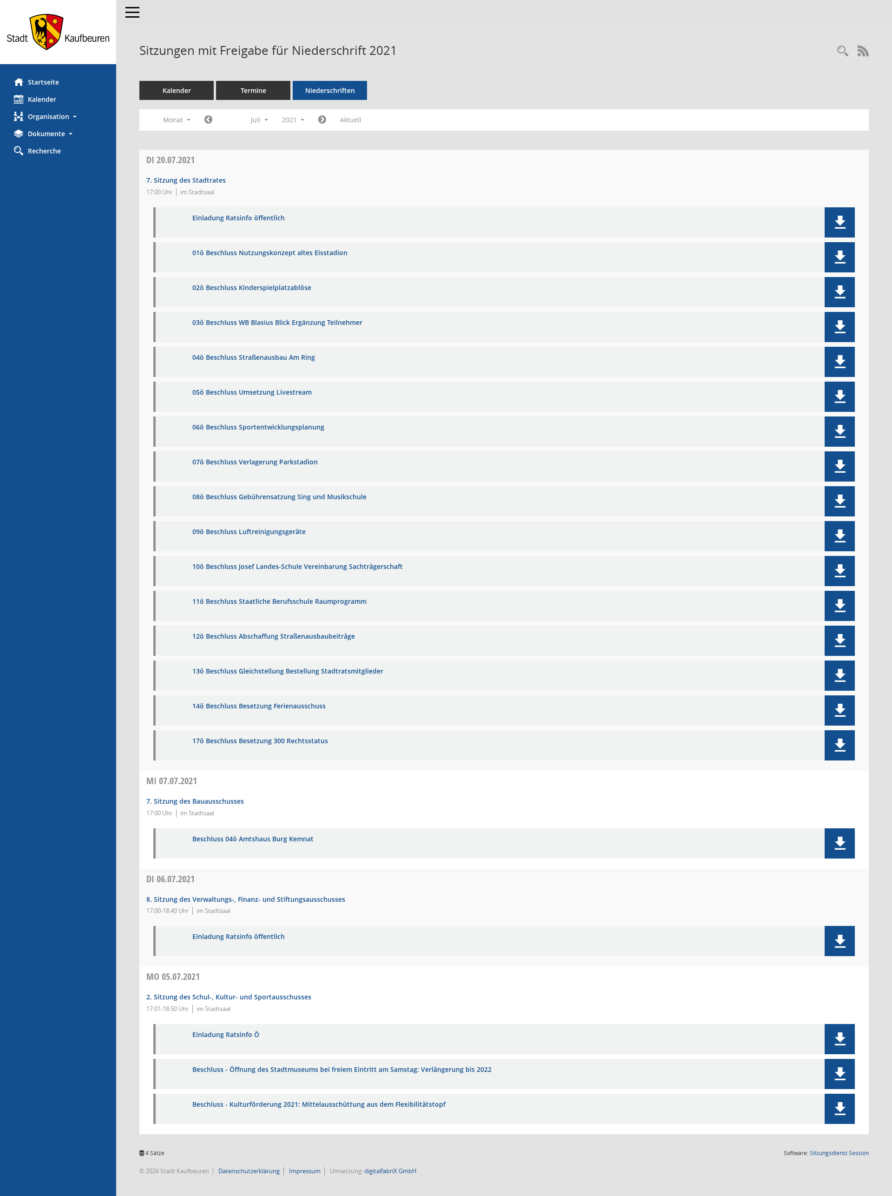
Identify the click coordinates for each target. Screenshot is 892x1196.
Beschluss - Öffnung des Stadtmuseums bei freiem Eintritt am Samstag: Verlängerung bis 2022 (342, 1070)
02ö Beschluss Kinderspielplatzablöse (251, 288)
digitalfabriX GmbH (390, 1171)
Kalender (42, 99)
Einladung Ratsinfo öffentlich (238, 218)
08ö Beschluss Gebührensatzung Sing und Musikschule (279, 497)
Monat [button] (174, 119)
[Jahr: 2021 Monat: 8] (322, 120)
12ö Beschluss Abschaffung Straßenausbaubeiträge (273, 637)
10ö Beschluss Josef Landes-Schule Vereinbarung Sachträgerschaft (297, 567)
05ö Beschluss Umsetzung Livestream (252, 392)
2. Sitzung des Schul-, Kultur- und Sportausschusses (228, 996)
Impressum (304, 1171)
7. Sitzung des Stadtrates (186, 180)
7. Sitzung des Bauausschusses (195, 801)
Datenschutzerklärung (248, 1171)
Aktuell (350, 119)
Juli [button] (256, 119)
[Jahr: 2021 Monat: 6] (208, 120)
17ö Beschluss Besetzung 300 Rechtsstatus (260, 741)
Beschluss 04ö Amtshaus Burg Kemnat (253, 839)
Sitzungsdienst (839, 1153)
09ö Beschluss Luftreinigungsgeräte (249, 532)
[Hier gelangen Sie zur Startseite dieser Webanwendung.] (58, 32)
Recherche (44, 150)
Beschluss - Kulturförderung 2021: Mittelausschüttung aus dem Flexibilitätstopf (319, 1105)
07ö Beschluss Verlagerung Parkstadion (255, 462)
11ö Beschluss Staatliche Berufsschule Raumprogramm (279, 602)
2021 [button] (290, 119)
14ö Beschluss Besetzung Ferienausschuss (259, 706)
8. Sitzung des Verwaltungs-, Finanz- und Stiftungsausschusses (245, 899)
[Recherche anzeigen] (843, 51)
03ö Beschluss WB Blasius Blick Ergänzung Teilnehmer (277, 323)
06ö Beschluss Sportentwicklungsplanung (258, 427)
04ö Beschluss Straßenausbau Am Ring (253, 358)
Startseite (43, 82)
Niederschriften (330, 90)
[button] (58, 116)
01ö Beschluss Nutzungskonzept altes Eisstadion (270, 253)
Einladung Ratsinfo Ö (225, 1035)
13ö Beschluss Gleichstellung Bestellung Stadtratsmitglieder (287, 671)
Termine (253, 90)
